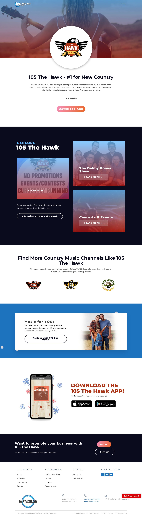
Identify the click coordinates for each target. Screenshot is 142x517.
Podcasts (21, 478)
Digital (48, 478)
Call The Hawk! (131, 496)
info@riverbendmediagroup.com (117, 499)
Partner (104, 444)
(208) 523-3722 (91, 502)
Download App (71, 108)
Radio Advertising (53, 475)
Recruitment (50, 486)
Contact (105, 452)
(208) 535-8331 (91, 499)
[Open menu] (124, 5)
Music (19, 475)
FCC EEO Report (93, 514)
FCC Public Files (79, 514)
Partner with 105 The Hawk (46, 339)
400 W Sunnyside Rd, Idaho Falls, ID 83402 (69, 500)
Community (22, 482)
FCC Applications (121, 514)
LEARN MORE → (37, 190)
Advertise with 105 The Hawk (40, 216)
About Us (77, 475)
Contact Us (78, 478)
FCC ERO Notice (107, 514)
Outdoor (48, 482)
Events (20, 486)
